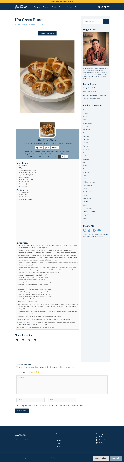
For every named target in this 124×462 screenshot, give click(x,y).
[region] (62, 457)
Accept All (115, 458)
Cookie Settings (100, 458)
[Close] (89, 213)
